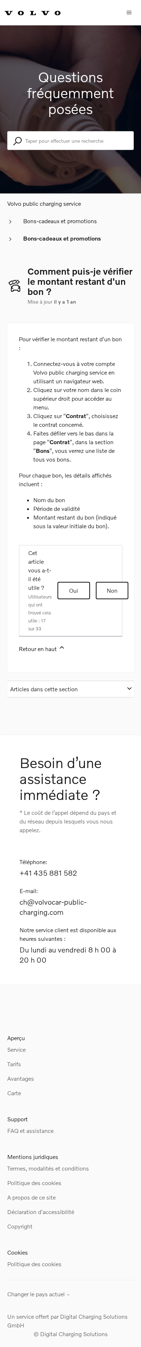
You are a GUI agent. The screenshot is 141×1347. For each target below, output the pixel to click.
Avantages (20, 1078)
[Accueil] (40, 12)
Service (16, 1049)
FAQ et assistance (30, 1130)
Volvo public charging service (44, 203)
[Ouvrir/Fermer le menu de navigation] (129, 12)
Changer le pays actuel (36, 1294)
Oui (73, 590)
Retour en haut (38, 648)
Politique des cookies (34, 1182)
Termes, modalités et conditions (48, 1168)
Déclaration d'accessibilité (40, 1211)
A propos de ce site (31, 1197)
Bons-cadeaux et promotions (60, 220)
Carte (14, 1092)
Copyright (20, 1226)
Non (112, 590)
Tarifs (14, 1063)
